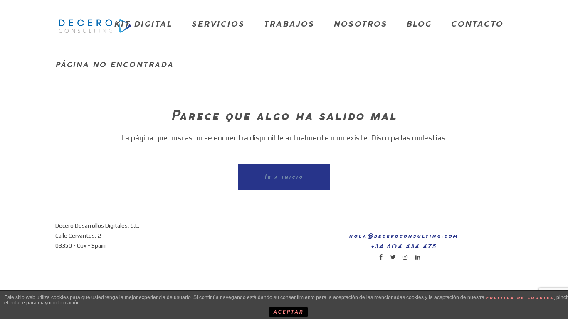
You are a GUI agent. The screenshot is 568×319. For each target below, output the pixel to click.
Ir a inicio (284, 177)
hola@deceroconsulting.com (403, 236)
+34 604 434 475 (404, 247)
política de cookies (520, 297)
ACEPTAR (288, 312)
